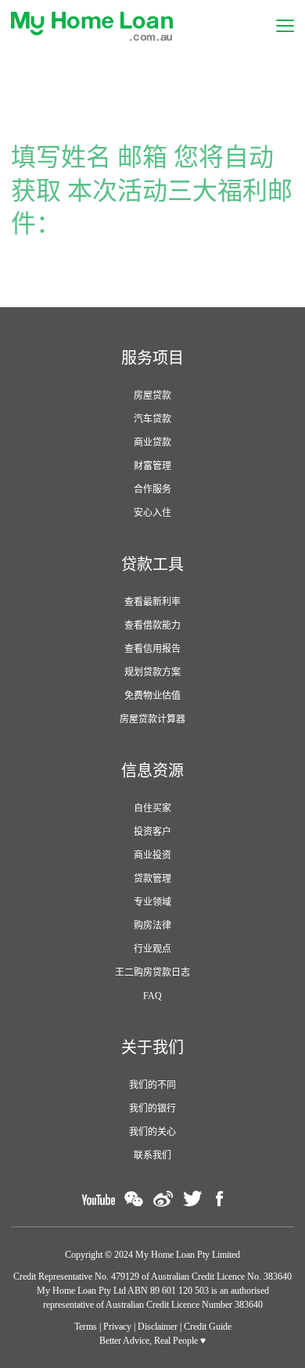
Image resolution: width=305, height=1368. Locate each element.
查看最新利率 (152, 601)
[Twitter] (192, 1199)
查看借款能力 (152, 625)
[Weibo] (163, 1199)
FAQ (152, 995)
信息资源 (152, 770)
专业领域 (152, 902)
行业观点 (152, 949)
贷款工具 (152, 564)
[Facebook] (220, 1199)
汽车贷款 (152, 419)
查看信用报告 (152, 648)
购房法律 (152, 925)
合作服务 (152, 489)
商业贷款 (152, 442)
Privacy (117, 1326)
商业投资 (152, 855)
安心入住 (152, 512)
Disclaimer (158, 1326)
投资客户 (152, 831)
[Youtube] (98, 1199)
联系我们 (152, 1155)
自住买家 (152, 808)
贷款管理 (152, 878)
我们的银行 (152, 1108)
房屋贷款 (152, 395)
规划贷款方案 (152, 672)
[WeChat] (133, 1199)
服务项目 (152, 358)
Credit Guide (207, 1326)
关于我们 (152, 1047)
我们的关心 (152, 1131)
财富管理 (152, 465)
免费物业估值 (152, 695)
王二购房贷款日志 (152, 972)
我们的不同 (152, 1085)
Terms (85, 1326)
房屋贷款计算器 (152, 719)
